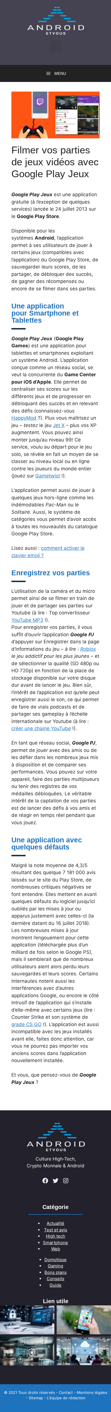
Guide (55, 1285)
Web (55, 1249)
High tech (55, 1236)
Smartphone (55, 1242)
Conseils (55, 1278)
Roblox (88, 649)
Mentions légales (92, 1392)
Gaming (55, 1266)
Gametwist (47, 476)
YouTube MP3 (27, 620)
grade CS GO (26, 1024)
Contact (66, 1392)
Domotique (55, 1259)
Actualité (55, 1223)
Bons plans (55, 1272)
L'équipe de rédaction (66, 1398)
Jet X (59, 425)
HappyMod (23, 418)
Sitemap (36, 1398)
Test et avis (55, 1230)
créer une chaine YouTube (41, 728)
